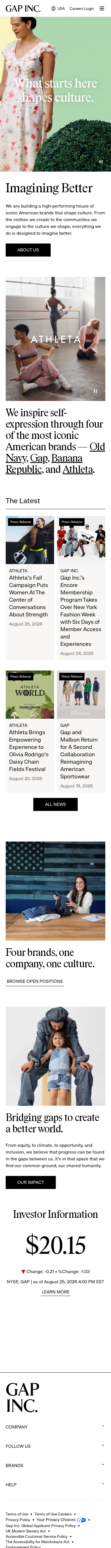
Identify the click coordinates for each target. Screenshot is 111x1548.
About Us (28, 250)
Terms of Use (17, 1514)
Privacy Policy (18, 1519)
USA (58, 9)
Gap (39, 459)
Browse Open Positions (35, 981)
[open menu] (101, 8)
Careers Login (81, 8)
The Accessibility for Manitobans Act (37, 1542)
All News (55, 804)
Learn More (55, 1292)
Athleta (78, 470)
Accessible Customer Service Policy (36, 1536)
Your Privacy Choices (55, 1519)
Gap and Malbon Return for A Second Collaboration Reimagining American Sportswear (79, 754)
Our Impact (30, 1182)
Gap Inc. (69, 570)
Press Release (20, 522)
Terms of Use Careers (53, 1514)
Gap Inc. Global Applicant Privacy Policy (41, 1525)
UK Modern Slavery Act (26, 1531)
